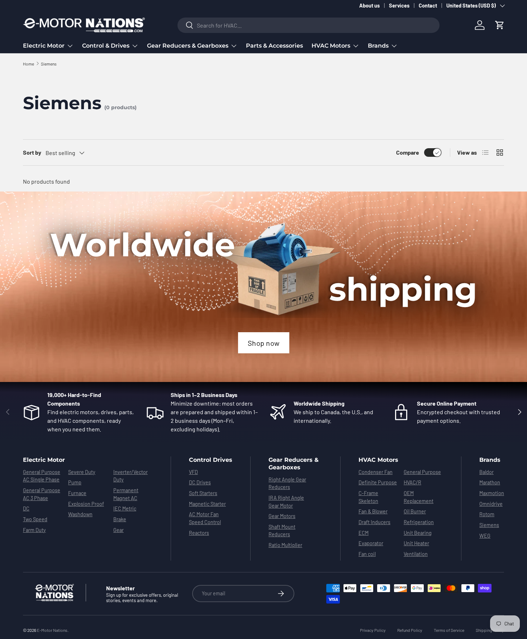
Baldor (486, 472)
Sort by (32, 152)
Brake (119, 519)
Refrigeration (419, 522)
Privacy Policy (373, 630)
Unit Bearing (418, 533)
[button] (500, 25)
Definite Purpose (378, 482)
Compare (407, 152)
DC (26, 508)
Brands (378, 45)
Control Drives (210, 459)
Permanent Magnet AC (125, 494)
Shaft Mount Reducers (282, 531)
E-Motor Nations (52, 630)
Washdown (80, 514)
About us (369, 6)
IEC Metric (124, 508)
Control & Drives (105, 45)
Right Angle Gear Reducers (287, 483)
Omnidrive (491, 504)
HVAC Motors (331, 45)
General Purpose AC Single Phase (41, 476)
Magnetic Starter (207, 504)
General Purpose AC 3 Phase (41, 494)
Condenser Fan (376, 472)
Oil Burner (415, 511)
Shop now (264, 343)
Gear (118, 530)
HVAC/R (412, 482)
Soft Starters (203, 493)
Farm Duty (34, 530)
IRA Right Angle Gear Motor (286, 502)
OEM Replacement (418, 497)
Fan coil (367, 554)
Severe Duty (81, 472)
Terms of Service (449, 630)
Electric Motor (44, 45)
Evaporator (371, 543)
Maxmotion (491, 493)
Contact (428, 6)
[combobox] (308, 25)
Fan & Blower (373, 511)
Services (399, 6)
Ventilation (416, 554)
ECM (364, 533)
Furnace (77, 493)
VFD (193, 472)
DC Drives (200, 482)
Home (28, 63)
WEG (484, 536)
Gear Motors (282, 516)
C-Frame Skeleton (368, 497)
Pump (74, 482)
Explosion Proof (86, 504)
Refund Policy (409, 630)
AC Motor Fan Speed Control (205, 518)
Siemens (49, 63)
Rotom (486, 514)
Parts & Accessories (274, 45)
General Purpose (422, 472)
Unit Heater (416, 543)
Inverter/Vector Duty (130, 476)
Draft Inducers (374, 522)
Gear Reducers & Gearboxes (187, 45)
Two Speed (35, 519)
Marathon (489, 482)
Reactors (199, 533)
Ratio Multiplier (285, 545)
